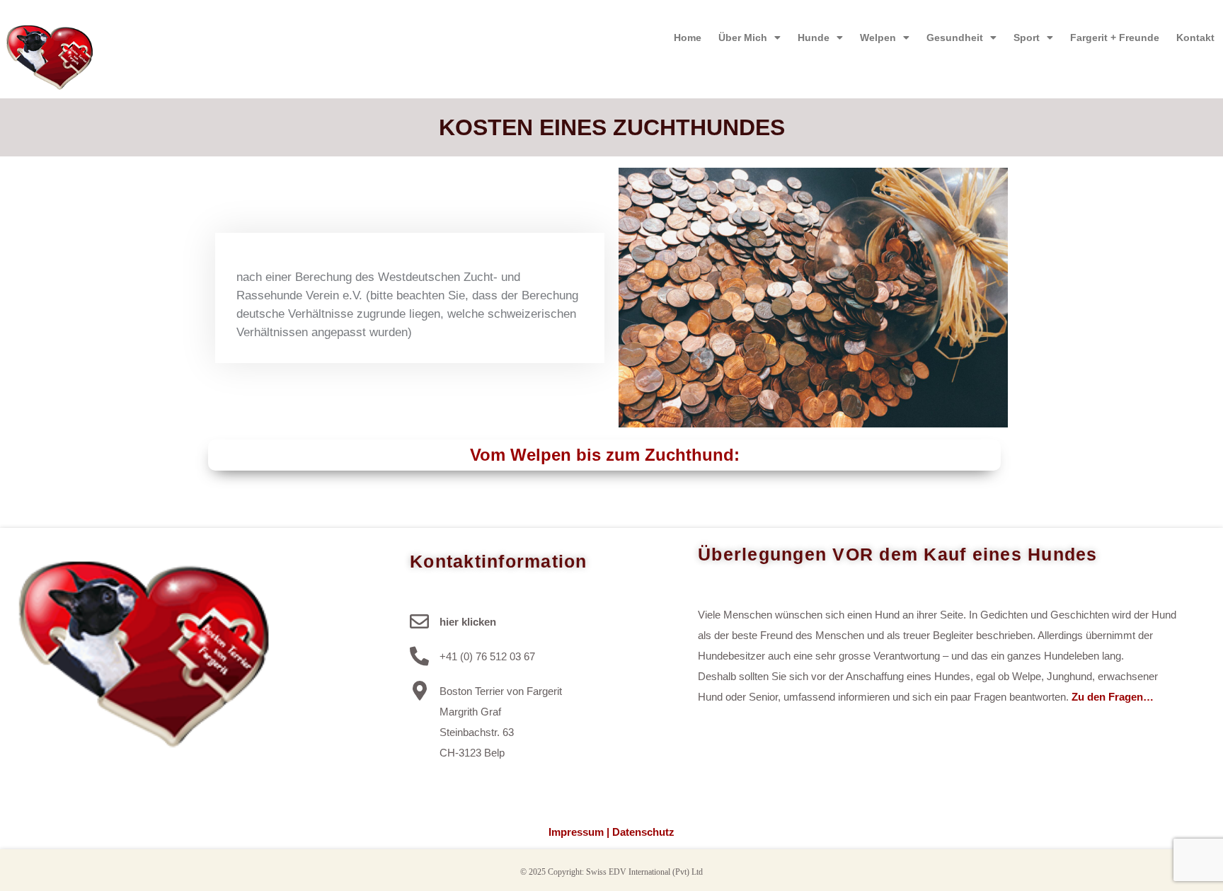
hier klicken (468, 622)
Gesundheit (954, 37)
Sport (1027, 37)
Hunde (813, 37)
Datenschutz (643, 832)
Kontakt (1195, 37)
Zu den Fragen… (1113, 697)
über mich (742, 37)
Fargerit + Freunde (1114, 37)
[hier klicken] (419, 621)
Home (687, 37)
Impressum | (579, 832)
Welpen (878, 37)
